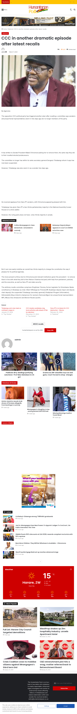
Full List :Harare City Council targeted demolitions (17, 631)
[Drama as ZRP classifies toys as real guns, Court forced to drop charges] (57, 362)
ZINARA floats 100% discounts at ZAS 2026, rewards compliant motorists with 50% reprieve (39, 2)
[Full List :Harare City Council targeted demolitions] (20, 617)
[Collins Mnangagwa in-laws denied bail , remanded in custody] (7, 227)
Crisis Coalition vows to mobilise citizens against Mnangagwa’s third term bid (19, 664)
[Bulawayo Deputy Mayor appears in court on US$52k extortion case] (45, 227)
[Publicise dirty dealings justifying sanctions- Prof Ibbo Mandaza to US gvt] (19, 362)
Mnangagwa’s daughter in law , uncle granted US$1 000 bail (38, 410)
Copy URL (50, 330)
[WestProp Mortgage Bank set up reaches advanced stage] (8, 555)
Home (5, 29)
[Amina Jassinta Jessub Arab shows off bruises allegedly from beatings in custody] (13, 393)
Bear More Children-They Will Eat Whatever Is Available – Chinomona (41, 543)
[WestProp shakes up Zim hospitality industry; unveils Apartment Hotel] (57, 616)
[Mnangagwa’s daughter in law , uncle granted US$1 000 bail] (38, 397)
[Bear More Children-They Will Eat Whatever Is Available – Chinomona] (8, 546)
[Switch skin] (71, 10)
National (10, 29)
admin (3, 52)
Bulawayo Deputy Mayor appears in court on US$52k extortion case (63, 227)
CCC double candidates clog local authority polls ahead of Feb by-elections (37, 310)
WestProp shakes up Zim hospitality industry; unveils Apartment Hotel (54, 631)
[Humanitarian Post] (38, 9)
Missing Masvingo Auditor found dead (62, 414)
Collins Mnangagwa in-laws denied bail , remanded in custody (24, 227)
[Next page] (40, 561)
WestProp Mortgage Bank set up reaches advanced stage (37, 552)
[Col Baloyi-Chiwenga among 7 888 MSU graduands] (8, 519)
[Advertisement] (38, 137)
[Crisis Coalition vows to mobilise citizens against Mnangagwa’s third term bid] (20, 649)
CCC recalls (38, 324)
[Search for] (74, 10)
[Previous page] (36, 561)
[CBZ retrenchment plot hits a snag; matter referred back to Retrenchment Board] (57, 649)
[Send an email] (6, 52)
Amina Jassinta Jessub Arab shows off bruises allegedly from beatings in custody (12, 403)
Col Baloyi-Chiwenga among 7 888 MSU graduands (34, 516)
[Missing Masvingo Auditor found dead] (64, 399)
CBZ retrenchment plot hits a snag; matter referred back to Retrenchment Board (55, 664)
